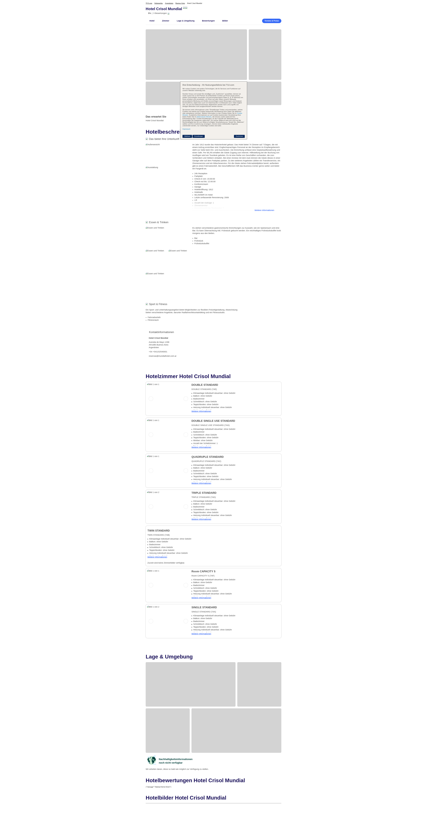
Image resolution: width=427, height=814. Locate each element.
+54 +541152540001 (158, 352)
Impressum (186, 129)
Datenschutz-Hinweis (204, 117)
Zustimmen (239, 136)
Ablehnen (187, 136)
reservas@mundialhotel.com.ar (162, 356)
